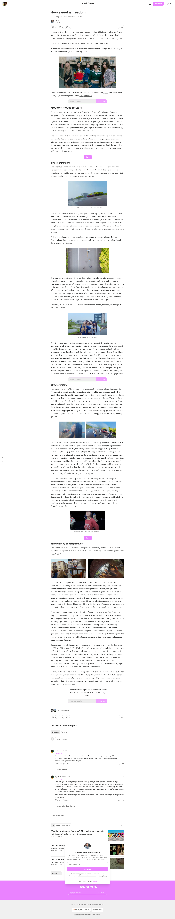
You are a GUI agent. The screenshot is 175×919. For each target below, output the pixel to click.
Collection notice (98, 905)
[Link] (47, 107)
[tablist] (59, 732)
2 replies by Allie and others (66, 806)
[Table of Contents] (2, 459)
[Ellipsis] (123, 750)
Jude (56, 751)
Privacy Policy (103, 876)
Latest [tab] (58, 825)
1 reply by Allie (62, 770)
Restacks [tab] (64, 732)
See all (54, 873)
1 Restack (66, 710)
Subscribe (158, 4)
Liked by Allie (60, 753)
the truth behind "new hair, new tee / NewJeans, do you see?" (72, 834)
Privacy (83, 905)
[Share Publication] (150, 4)
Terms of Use (97, 874)
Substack (77, 915)
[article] (87, 835)
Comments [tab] (55, 732)
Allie (57, 20)
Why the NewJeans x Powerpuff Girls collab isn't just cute (77, 831)
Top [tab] (53, 825)
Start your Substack (82, 910)
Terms (89, 905)
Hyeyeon (58, 776)
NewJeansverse (85, 95)
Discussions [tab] (66, 825)
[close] (107, 843)
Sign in (168, 4)
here (106, 92)
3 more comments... (57, 815)
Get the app (97, 910)
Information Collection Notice (87, 876)
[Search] (146, 4)
